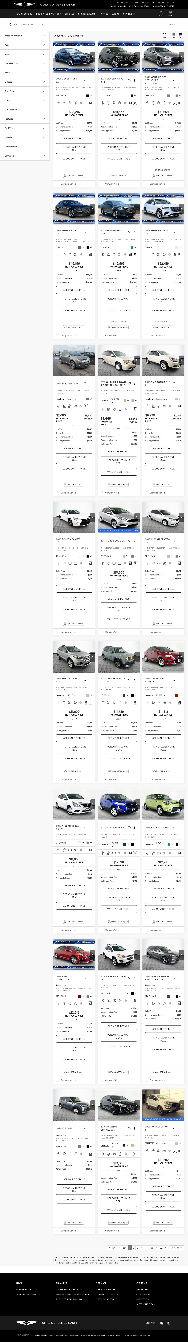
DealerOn (51, 1335)
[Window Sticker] (135, 103)
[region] (74, 127)
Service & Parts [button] (87, 14)
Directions (143, 1299)
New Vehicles (24, 1289)
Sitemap (59, 1335)
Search (172, 24)
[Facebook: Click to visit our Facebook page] (162, 1323)
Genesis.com (146, 1335)
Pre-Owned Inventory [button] (48, 14)
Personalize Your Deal (74, 148)
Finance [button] (104, 14)
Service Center (105, 1289)
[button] (92, 57)
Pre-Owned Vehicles (29, 1294)
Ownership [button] (129, 14)
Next (152, 1248)
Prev (123, 1248)
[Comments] (90, 103)
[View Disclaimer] (81, 103)
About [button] (115, 14)
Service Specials (106, 1299)
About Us (142, 1289)
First (113, 1248)
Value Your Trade (74, 158)
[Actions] (90, 80)
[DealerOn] (23, 1335)
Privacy (65, 1335)
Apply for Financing (69, 1299)
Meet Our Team (146, 1304)
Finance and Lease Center (72, 1294)
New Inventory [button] (24, 14)
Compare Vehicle (68, 184)
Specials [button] (69, 14)
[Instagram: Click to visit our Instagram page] (168, 1323)
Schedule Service (107, 1294)
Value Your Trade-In (69, 1289)
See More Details (74, 138)
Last (162, 1248)
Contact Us (143, 1294)
